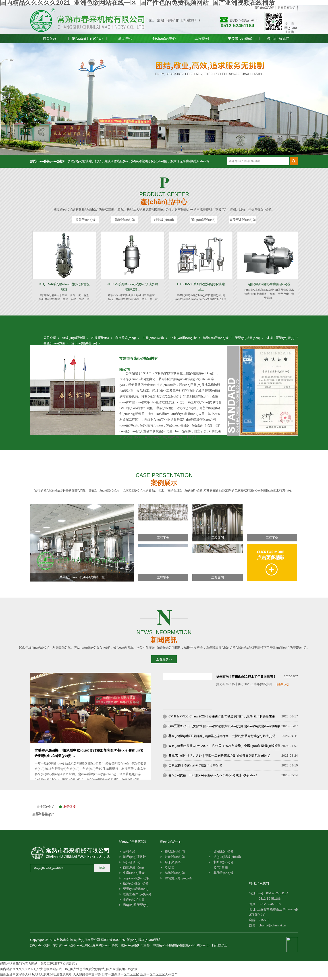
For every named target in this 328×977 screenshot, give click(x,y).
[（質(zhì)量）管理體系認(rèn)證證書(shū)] (268, 434)
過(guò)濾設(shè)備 (203, 220)
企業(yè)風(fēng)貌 (183, 338)
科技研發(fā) (100, 338)
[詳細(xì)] (282, 684)
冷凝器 (169, 867)
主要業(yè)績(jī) (240, 38)
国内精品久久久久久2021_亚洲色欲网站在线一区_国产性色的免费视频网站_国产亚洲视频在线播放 (68, 969)
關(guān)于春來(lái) (87, 38)
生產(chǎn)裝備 (153, 338)
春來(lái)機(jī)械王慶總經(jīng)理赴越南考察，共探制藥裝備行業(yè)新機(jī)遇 (222, 736)
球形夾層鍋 (172, 862)
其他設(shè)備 (223, 873)
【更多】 (191, 437)
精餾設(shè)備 (174, 873)
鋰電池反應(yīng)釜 (178, 878)
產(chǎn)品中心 (164, 38)
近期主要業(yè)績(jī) (280, 338)
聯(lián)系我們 (264, 7)
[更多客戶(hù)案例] (272, 580)
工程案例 (202, 38)
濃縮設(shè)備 (125, 219)
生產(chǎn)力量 (54, 343)
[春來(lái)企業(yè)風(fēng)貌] (164, 99)
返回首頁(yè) (286, 7)
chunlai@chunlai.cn (272, 925)
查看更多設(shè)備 (243, 219)
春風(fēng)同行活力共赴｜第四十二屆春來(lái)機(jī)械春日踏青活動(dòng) (219, 755)
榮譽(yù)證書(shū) (247, 338)
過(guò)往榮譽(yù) (84, 343)
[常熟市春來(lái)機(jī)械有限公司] (93, 20)
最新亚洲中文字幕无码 (15, 974)
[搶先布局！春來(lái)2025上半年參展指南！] (187, 708)
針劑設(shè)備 (164, 219)
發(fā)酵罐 (220, 867)
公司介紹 (50, 338)
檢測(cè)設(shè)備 (215, 338)
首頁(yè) (49, 38)
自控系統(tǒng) (125, 338)
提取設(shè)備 (85, 219)
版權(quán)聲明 (149, 940)
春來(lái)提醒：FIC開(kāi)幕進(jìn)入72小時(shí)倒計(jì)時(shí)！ (213, 775)
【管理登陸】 (219, 945)
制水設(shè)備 (223, 862)
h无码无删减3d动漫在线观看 (52, 974)
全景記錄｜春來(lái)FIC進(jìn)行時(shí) (195, 765)
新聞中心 (125, 38)
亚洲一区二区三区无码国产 (159, 974)
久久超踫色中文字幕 (87, 974)
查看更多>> (164, 659)
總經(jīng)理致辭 (73, 338)
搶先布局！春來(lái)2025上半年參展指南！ (246, 676)
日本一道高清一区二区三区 (120, 974)
